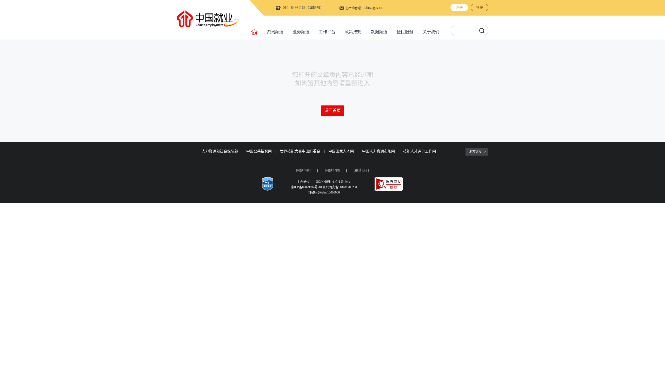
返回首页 (332, 110)
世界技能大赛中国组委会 (300, 151)
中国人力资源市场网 (378, 151)
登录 (479, 8)
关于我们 (431, 32)
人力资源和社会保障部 (220, 151)
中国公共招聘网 (259, 151)
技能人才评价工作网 (419, 151)
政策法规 (353, 32)
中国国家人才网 (341, 151)
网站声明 (303, 170)
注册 (459, 8)
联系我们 (361, 170)
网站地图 (332, 170)
